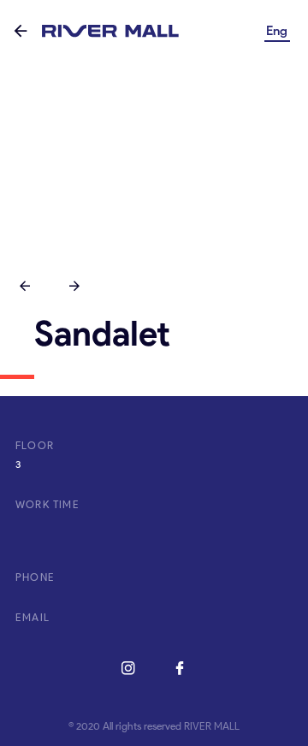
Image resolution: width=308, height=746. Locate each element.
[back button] (20, 32)
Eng (276, 30)
